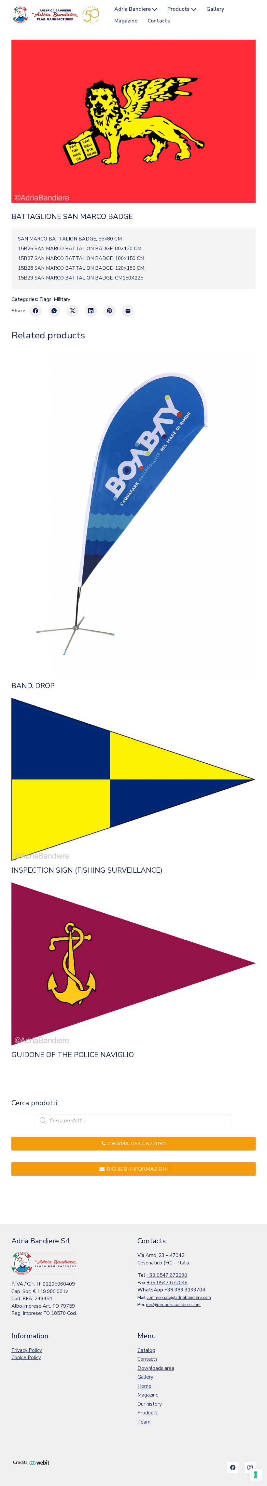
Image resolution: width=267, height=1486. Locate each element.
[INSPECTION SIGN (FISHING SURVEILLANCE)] (133, 779)
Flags (45, 299)
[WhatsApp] (54, 311)
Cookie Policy (26, 1357)
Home (144, 1386)
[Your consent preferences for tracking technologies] (255, 1474)
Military (62, 299)
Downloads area (155, 1368)
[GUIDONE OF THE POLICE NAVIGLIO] (133, 963)
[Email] (128, 311)
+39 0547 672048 (167, 1282)
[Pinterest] (110, 311)
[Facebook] (36, 311)
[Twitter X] (72, 311)
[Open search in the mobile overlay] (133, 1120)
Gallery (145, 1377)
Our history (149, 1404)
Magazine (148, 1395)
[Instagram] (250, 1467)
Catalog (146, 1350)
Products (147, 1413)
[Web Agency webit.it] (39, 1462)
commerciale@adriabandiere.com (179, 1298)
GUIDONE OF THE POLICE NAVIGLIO (72, 1055)
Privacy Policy (26, 1350)
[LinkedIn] (91, 311)
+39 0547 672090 (167, 1275)
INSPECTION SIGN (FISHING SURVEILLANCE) (86, 870)
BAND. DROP (33, 686)
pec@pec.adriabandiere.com (173, 1305)
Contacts (147, 1359)
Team (143, 1422)
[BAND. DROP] (133, 513)
